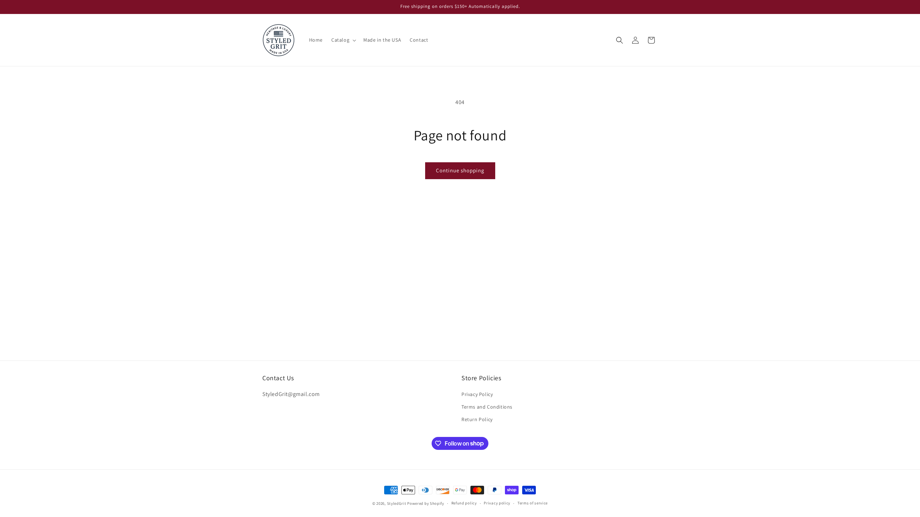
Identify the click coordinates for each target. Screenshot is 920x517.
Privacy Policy (477, 394)
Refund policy (464, 503)
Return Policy (477, 419)
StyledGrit (396, 503)
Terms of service (533, 503)
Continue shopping (460, 170)
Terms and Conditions (486, 407)
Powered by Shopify (425, 503)
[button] (343, 39)
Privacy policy (497, 503)
